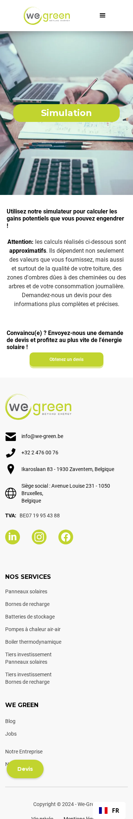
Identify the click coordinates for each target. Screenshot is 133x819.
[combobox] (109, 810)
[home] (46, 16)
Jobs (11, 734)
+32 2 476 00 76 (39, 452)
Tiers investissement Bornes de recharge (28, 678)
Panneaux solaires (26, 591)
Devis (25, 769)
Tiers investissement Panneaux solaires (28, 658)
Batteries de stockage (30, 617)
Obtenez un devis (66, 359)
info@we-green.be (42, 436)
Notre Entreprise (23, 752)
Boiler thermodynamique (33, 642)
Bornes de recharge (27, 604)
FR (115, 810)
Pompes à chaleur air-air (33, 629)
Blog (10, 721)
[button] (103, 15)
